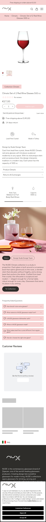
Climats (15, 15)
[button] (30, 106)
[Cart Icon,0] (36, 9)
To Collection (10, 288)
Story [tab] (6, 258)
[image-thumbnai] (3, 73)
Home (6, 15)
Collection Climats (11, 86)
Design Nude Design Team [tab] (23, 258)
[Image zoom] (23, 46)
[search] (31, 9)
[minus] (4, 106)
